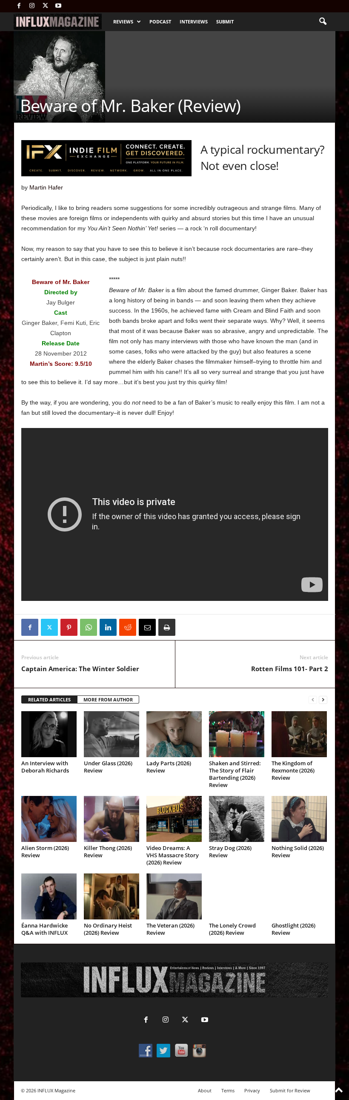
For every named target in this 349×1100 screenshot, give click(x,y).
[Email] (147, 627)
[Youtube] (58, 6)
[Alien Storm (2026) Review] (49, 819)
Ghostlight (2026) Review (293, 929)
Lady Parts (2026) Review (168, 766)
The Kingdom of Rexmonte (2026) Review (293, 770)
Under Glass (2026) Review (108, 766)
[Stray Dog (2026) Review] (236, 819)
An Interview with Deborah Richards (45, 766)
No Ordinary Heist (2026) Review (108, 929)
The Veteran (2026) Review (170, 929)
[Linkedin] (108, 627)
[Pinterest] (68, 627)
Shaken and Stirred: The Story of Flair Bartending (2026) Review (235, 774)
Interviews (194, 21)
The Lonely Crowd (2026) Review (232, 929)
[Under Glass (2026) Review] (111, 734)
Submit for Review (290, 1090)
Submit (225, 21)
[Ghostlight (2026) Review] (299, 896)
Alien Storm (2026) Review (45, 851)
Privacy (252, 1090)
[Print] (166, 627)
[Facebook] (19, 6)
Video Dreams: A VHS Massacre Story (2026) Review (172, 855)
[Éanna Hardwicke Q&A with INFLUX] (49, 896)
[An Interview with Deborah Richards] (49, 734)
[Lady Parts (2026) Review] (174, 734)
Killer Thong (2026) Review (108, 851)
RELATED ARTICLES (49, 699)
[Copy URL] (186, 627)
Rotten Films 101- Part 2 (289, 668)
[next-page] (323, 699)
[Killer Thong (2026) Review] (111, 819)
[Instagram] (32, 6)
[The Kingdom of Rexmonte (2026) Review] (299, 734)
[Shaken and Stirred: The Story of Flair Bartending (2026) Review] (236, 734)
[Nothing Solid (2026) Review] (299, 819)
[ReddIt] (127, 627)
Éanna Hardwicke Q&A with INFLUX (44, 929)
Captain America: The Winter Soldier (80, 668)
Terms (228, 1090)
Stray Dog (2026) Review (230, 851)
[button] (322, 21)
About (205, 1090)
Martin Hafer (46, 187)
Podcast (160, 21)
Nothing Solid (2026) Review (298, 851)
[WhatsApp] (88, 627)
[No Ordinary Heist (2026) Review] (111, 896)
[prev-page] (313, 699)
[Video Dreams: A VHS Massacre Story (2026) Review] (174, 819)
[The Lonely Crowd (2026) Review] (236, 896)
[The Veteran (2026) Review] (174, 896)
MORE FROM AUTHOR (108, 699)
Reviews (123, 21)
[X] (45, 6)
